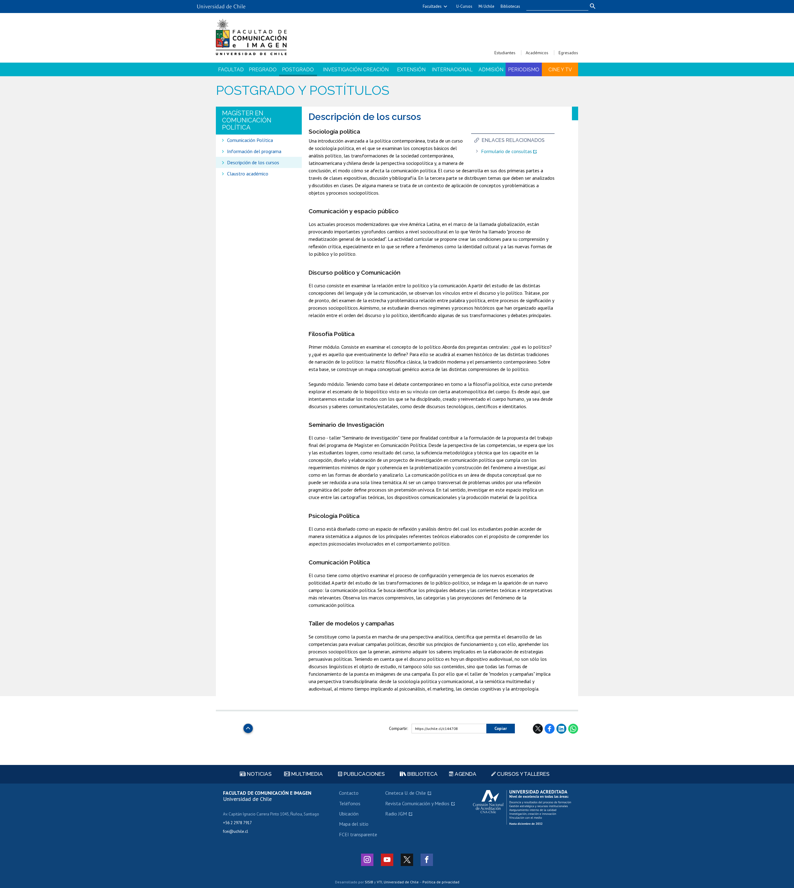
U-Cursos (464, 6)
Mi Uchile (486, 6)
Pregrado (263, 70)
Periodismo (523, 70)
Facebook (550, 729)
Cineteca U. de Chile (405, 793)
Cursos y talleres (523, 774)
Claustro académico (247, 173)
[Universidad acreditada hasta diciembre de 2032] (522, 807)
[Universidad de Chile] (221, 4)
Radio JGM (396, 814)
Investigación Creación (356, 70)
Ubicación (349, 814)
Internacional (452, 70)
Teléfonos (349, 803)
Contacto (349, 793)
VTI (379, 882)
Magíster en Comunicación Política (246, 120)
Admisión (491, 70)
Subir (248, 727)
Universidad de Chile (401, 882)
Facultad (231, 70)
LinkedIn (561, 729)
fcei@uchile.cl (235, 831)
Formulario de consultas (506, 151)
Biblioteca (422, 774)
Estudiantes (504, 52)
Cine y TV (560, 70)
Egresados (568, 52)
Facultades (432, 6)
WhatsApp (573, 729)
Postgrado (298, 70)
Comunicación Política (250, 140)
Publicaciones (363, 774)
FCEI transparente (358, 834)
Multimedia (306, 774)
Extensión (411, 70)
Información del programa (254, 151)
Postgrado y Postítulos (302, 90)
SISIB (369, 882)
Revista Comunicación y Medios (417, 803)
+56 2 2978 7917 (237, 822)
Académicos (537, 52)
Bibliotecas (510, 6)
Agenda (464, 774)
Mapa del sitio (353, 824)
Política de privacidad (440, 882)
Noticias (259, 774)
